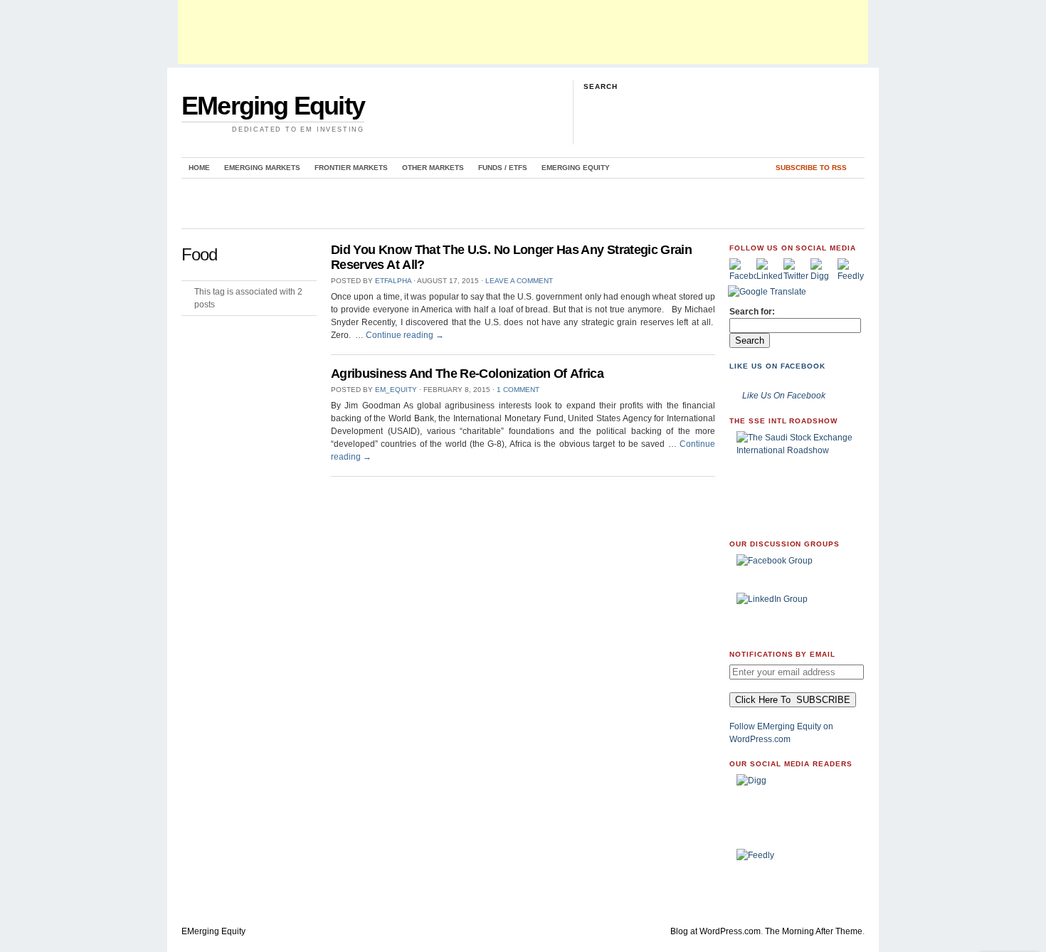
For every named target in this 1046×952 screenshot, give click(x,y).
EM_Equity (396, 389)
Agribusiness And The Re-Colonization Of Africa (467, 373)
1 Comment (518, 389)
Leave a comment (519, 281)
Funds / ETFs (502, 167)
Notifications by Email (782, 654)
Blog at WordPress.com (715, 931)
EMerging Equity (272, 105)
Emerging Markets (262, 167)
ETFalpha (393, 281)
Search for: (752, 312)
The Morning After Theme (813, 931)
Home (199, 167)
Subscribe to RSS (811, 167)
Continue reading (405, 335)
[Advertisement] (523, 32)
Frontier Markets (351, 167)
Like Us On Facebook (777, 366)
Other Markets (433, 167)
